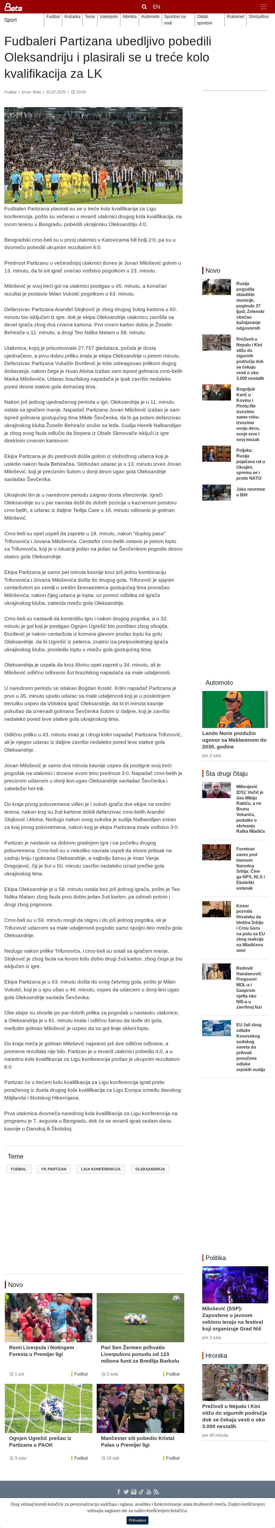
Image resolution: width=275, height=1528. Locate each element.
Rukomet (235, 16)
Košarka (72, 16)
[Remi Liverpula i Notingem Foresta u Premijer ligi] (48, 1317)
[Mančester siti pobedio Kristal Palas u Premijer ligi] (140, 1408)
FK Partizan (53, 1169)
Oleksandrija (150, 1169)
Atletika (129, 16)
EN (156, 7)
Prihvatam (137, 1520)
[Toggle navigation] (263, 7)
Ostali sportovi (204, 19)
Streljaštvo (259, 16)
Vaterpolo (109, 16)
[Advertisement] (94, 1232)
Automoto (150, 16)
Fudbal (53, 16)
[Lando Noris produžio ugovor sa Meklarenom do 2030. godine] (235, 709)
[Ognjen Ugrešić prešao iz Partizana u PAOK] (48, 1408)
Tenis (90, 16)
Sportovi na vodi (175, 19)
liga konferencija (101, 1169)
